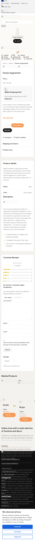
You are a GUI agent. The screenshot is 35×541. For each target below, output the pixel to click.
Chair (3, 480)
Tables (11, 63)
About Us (4, 499)
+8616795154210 (9, 474)
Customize (17, 532)
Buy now (7, 130)
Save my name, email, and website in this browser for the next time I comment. (16, 344)
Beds (3, 493)
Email (5, 332)
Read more (8, 99)
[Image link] (17, 454)
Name (5, 323)
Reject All (17, 537)
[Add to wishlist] (3, 399)
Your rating (8, 297)
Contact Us (4, 502)
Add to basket (17, 125)
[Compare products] (17, 30)
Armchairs (4, 490)
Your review (7, 301)
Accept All (17, 527)
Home (5, 63)
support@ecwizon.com (9, 471)
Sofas (3, 487)
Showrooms (5, 506)
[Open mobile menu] (17, 45)
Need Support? (6, 468)
